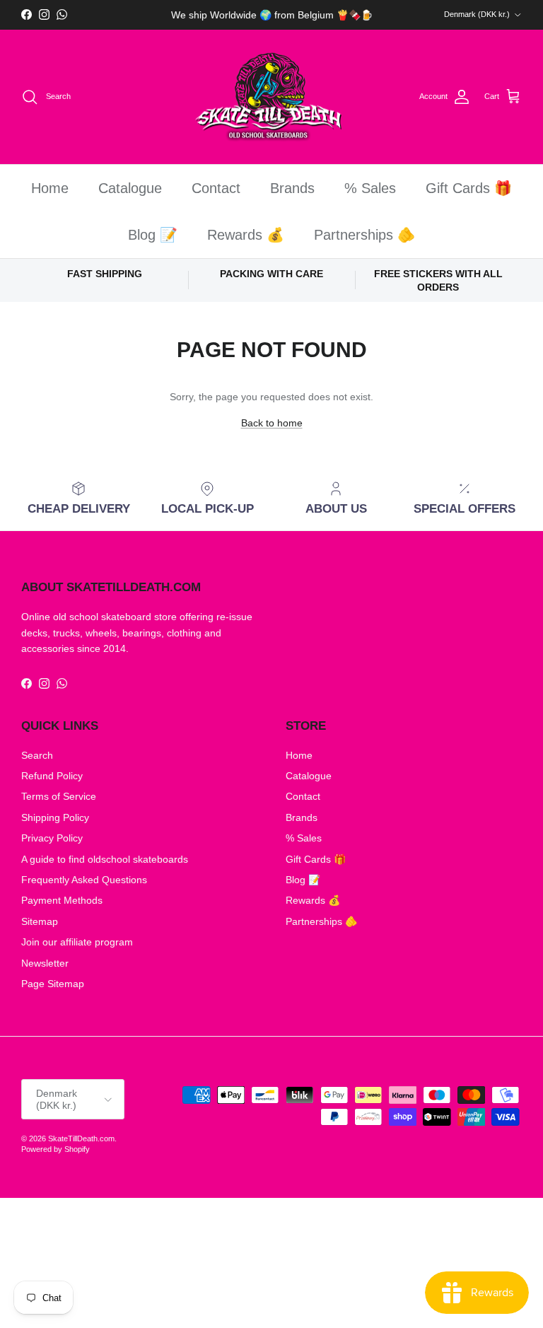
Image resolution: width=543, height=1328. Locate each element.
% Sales (370, 188)
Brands (292, 188)
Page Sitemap (52, 983)
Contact (216, 188)
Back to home (272, 423)
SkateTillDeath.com (81, 1138)
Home (50, 188)
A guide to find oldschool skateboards (104, 859)
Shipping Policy (55, 817)
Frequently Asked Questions (84, 879)
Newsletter (45, 963)
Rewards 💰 (245, 235)
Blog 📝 (152, 235)
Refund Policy (52, 775)
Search (37, 755)
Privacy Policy (52, 838)
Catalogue (130, 188)
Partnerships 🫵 (364, 235)
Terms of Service (58, 796)
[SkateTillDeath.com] (271, 97)
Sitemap (39, 921)
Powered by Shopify (55, 1149)
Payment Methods (62, 900)
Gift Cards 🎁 (469, 188)
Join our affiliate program (77, 942)
